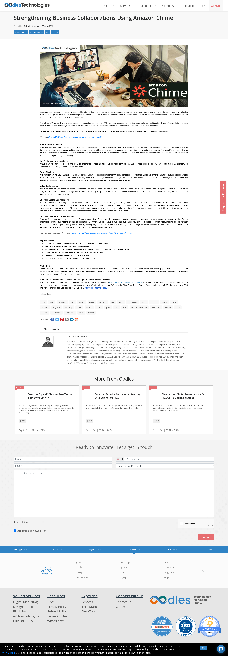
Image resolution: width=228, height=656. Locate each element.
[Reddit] (76, 319)
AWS (47, 32)
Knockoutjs (70, 313)
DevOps (55, 32)
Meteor (91, 313)
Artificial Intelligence (27, 616)
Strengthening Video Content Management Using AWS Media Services (102, 233)
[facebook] (52, 319)
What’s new (55, 621)
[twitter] (57, 319)
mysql (144, 302)
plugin (174, 302)
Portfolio (189, 6)
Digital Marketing (25, 602)
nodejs (92, 302)
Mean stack (156, 307)
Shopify (44, 313)
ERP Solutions (23, 621)
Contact (216, 6)
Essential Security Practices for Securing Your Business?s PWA (117, 396)
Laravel (89, 307)
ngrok (81, 313)
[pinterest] (62, 319)
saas (52, 302)
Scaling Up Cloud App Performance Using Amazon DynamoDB (75, 137)
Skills (107, 6)
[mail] (67, 319)
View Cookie (8, 652)
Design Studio (23, 606)
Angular (82, 302)
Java (72, 302)
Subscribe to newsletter (31, 531)
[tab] (20, 549)
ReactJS (154, 302)
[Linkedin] (72, 319)
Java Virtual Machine (139, 307)
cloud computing (21, 32)
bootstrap (68, 307)
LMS (125, 307)
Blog (202, 6)
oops (178, 307)
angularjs (56, 307)
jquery (99, 307)
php (112, 302)
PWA (43, 302)
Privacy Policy (56, 606)
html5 (79, 307)
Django (164, 302)
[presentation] (226, 549)
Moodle (168, 307)
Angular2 (45, 307)
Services (125, 6)
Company (168, 6)
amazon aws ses (36, 32)
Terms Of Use (57, 616)
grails (108, 307)
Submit (206, 537)
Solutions (146, 6)
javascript (103, 302)
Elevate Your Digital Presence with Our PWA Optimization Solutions (184, 396)
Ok (203, 648)
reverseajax (56, 313)
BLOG (19, 387)
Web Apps (62, 302)
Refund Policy (57, 611)
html (116, 307)
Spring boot (132, 302)
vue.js (121, 302)
